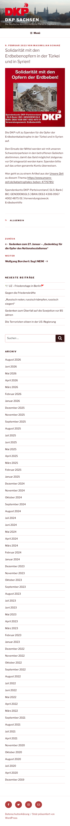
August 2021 (12, 724)
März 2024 (11, 545)
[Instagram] (28, 804)
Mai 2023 (10, 614)
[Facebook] (8, 804)
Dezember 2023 (15, 566)
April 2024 (11, 538)
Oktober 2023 (13, 579)
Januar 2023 (12, 641)
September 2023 (15, 586)
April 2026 (11, 380)
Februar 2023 (13, 635)
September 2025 (15, 421)
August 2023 (13, 593)
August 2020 (13, 759)
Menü (37, 32)
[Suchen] (60, 338)
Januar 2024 (12, 559)
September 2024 (15, 504)
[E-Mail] (38, 804)
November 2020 (15, 745)
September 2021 (15, 717)
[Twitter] (18, 804)
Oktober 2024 (13, 497)
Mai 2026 (10, 373)
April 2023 (11, 621)
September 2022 (15, 669)
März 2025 (11, 462)
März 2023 (11, 628)
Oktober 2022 (13, 662)
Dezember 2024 (15, 483)
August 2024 (13, 511)
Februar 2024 (13, 552)
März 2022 (11, 710)
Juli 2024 (10, 518)
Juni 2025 (11, 442)
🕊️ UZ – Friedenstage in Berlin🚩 (24, 285)
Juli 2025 (10, 435)
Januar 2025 (12, 476)
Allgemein (17, 220)
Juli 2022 (10, 683)
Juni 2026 (11, 366)
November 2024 (15, 490)
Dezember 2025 (15, 407)
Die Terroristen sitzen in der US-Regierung (30, 321)
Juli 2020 (10, 765)
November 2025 (15, 414)
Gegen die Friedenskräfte (20, 292)
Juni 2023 (11, 607)
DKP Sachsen (22, 19)
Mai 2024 (10, 531)
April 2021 (11, 738)
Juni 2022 (11, 690)
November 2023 (15, 573)
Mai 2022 (10, 697)
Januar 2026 (12, 400)
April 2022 (11, 703)
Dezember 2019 (14, 779)
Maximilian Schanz (46, 45)
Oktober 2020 (13, 752)
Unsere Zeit (57, 173)
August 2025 (13, 428)
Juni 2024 (11, 524)
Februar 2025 (13, 469)
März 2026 (11, 387)
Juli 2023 (10, 600)
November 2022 (15, 655)
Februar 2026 (13, 394)
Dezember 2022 (14, 648)
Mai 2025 (10, 449)
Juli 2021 (10, 731)
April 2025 (11, 456)
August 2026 (13, 359)
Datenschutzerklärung (17, 814)
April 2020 (11, 772)
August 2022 (13, 676)
